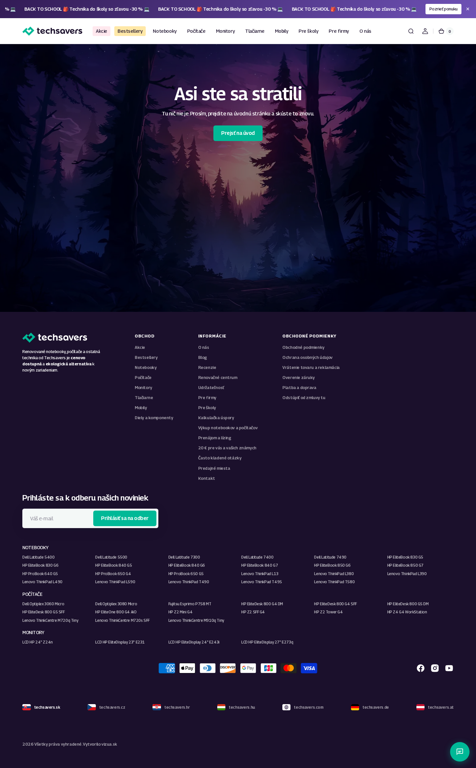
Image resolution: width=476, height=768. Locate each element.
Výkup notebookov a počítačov (228, 427)
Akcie (140, 347)
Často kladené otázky (220, 457)
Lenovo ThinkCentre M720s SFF (122, 620)
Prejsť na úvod (238, 133)
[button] (411, 31)
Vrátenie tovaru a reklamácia (311, 367)
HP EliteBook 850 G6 (332, 565)
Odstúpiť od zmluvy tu (303, 397)
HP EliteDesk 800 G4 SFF (335, 603)
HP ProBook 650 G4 (113, 573)
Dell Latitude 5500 (111, 557)
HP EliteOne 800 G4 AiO (115, 611)
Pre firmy (207, 397)
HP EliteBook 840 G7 (259, 565)
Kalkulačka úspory (216, 417)
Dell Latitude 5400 (38, 557)
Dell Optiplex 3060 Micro (43, 603)
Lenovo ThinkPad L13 (259, 573)
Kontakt (206, 478)
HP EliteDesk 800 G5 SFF (43, 611)
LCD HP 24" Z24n (37, 642)
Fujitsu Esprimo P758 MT (189, 603)
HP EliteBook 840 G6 (186, 565)
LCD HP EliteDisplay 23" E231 (120, 642)
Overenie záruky (298, 377)
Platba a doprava (299, 387)
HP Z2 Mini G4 (180, 611)
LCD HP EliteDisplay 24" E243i (194, 642)
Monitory (143, 387)
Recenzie (207, 367)
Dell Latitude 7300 (184, 557)
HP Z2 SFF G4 (253, 611)
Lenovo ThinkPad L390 (407, 573)
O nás (203, 347)
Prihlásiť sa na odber (125, 518)
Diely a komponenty (154, 417)
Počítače (143, 377)
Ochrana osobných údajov (307, 357)
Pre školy (207, 407)
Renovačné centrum (217, 377)
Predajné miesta (214, 468)
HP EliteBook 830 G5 (405, 557)
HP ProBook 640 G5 (40, 573)
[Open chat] (460, 752)
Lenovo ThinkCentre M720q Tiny (50, 620)
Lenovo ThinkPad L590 (115, 581)
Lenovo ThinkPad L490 (42, 581)
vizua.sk (109, 744)
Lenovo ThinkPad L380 (334, 573)
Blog (202, 357)
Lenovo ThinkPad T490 (188, 581)
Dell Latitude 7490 (330, 557)
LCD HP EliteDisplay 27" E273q (267, 642)
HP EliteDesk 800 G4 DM (262, 603)
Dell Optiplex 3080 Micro (116, 603)
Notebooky (145, 367)
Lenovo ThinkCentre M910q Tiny (196, 620)
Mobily (141, 407)
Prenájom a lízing (214, 437)
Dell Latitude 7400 (257, 557)
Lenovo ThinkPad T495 (261, 581)
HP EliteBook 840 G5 (113, 565)
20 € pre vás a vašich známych (227, 447)
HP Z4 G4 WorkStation (407, 611)
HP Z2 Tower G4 (328, 611)
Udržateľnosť (211, 387)
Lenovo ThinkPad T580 (334, 581)
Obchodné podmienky (303, 347)
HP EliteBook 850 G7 (405, 565)
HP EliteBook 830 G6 (40, 565)
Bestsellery (146, 357)
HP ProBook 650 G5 (186, 573)
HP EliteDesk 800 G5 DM (408, 603)
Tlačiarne (144, 397)
